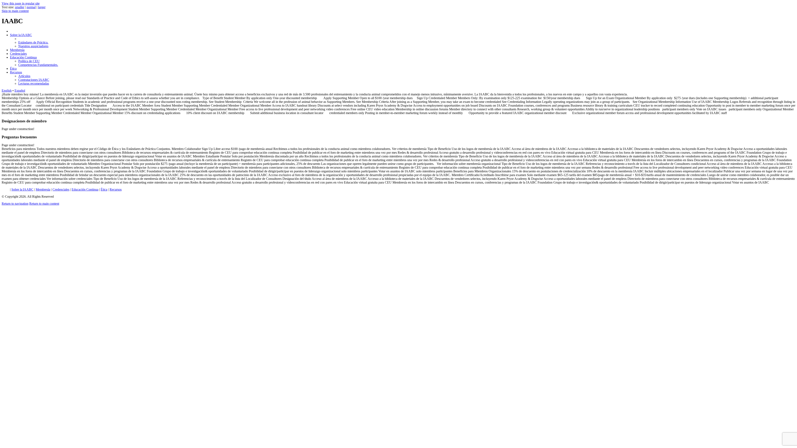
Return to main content (44, 203)
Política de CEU (29, 61)
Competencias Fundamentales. (38, 65)
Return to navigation (15, 203)
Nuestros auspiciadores (33, 46)
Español (20, 90)
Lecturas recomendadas (33, 83)
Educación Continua (23, 57)
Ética (13, 68)
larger (41, 7)
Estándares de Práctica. (33, 42)
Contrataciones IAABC (33, 80)
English (7, 90)
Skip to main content (15, 11)
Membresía (17, 50)
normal (31, 7)
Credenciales (18, 53)
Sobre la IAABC (21, 35)
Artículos (24, 76)
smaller (19, 7)
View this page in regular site (21, 3)
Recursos (16, 72)
